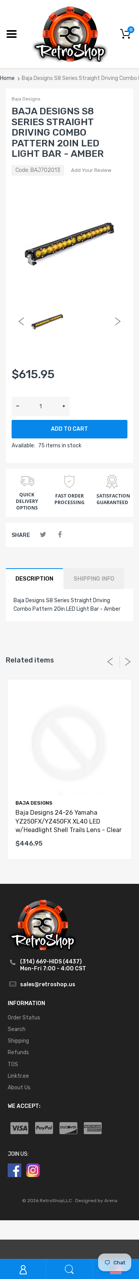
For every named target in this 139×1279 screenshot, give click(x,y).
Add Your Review (91, 170)
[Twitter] (43, 534)
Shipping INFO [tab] (94, 578)
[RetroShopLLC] (70, 33)
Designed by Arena (96, 1200)
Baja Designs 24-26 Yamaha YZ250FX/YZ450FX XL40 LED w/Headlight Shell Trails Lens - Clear (68, 821)
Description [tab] (34, 578)
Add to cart (69, 429)
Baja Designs (26, 99)
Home (7, 78)
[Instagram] (33, 1170)
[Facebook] (59, 534)
